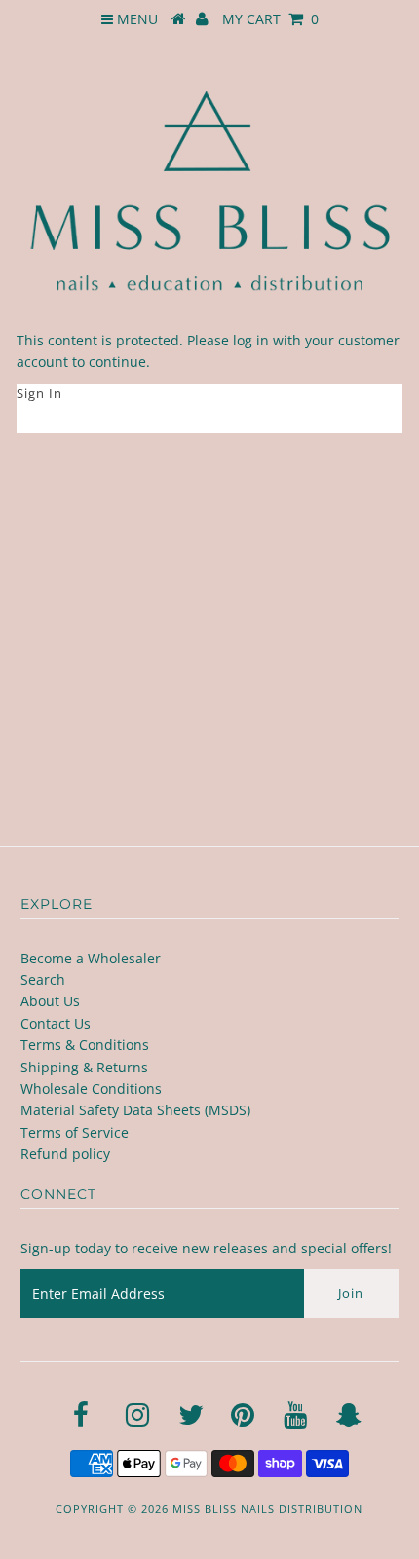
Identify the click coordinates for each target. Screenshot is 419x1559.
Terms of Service (74, 1132)
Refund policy (65, 1153)
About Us (50, 1001)
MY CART (270, 19)
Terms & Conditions (84, 1044)
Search (42, 979)
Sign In (39, 393)
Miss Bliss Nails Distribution (267, 1509)
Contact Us (55, 1023)
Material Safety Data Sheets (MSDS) (135, 1110)
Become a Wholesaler (90, 958)
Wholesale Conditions (91, 1088)
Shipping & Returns (84, 1067)
